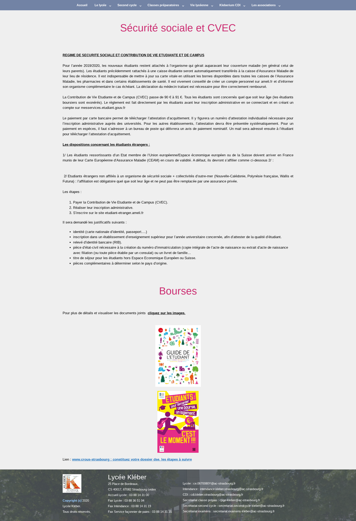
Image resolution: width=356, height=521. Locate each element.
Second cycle (127, 5)
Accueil (82, 5)
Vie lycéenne (199, 5)
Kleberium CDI (229, 5)
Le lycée (100, 5)
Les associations (264, 5)
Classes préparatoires (163, 5)
